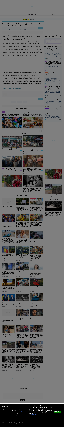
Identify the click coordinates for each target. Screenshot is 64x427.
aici (8, 419)
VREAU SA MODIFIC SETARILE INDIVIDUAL (57, 415)
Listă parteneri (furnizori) (33, 414)
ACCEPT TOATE (57, 411)
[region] (32, 415)
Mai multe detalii (19, 411)
